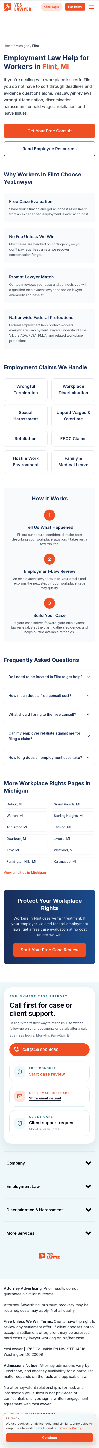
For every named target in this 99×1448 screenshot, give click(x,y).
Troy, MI (13, 850)
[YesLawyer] (49, 1255)
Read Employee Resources (50, 148)
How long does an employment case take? (45, 757)
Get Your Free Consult (49, 130)
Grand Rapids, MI (67, 804)
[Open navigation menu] (91, 7)
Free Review (75, 7)
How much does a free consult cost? (40, 695)
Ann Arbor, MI (17, 827)
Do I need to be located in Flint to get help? (46, 676)
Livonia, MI (62, 839)
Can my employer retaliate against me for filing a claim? (44, 736)
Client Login (51, 7)
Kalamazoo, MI (65, 861)
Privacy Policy (70, 1428)
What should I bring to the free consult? (42, 714)
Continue (49, 1438)
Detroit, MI (14, 804)
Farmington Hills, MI (21, 861)
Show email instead (45, 1098)
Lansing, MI (62, 827)
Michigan (22, 46)
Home (8, 46)
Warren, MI (15, 816)
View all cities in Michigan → (27, 872)
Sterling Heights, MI (68, 816)
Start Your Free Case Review (50, 949)
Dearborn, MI (16, 839)
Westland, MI (63, 850)
